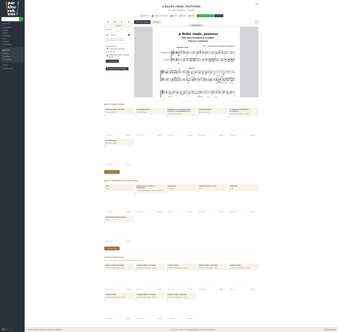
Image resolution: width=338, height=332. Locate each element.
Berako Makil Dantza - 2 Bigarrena (146, 187)
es (7, 329)
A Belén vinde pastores (114, 265)
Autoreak (5, 33)
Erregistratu (6, 56)
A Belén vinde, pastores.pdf (117, 48)
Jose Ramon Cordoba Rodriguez (161, 15)
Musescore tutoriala (8, 68)
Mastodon (211, 329)
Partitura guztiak (7, 27)
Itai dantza (172, 186)
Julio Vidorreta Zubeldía (110, 112)
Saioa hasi (6, 53)
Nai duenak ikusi (142, 109)
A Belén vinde (173, 265)
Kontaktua (58, 329)
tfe (168, 188)
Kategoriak (5, 30)
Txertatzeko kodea (113, 61)
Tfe (176, 329)
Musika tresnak (7, 35)
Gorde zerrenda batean (206, 15)
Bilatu (21, 19)
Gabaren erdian (205, 109)
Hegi (107, 186)
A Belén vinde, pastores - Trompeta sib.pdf (119, 55)
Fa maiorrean (218, 15)
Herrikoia (174, 15)
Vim (46, 329)
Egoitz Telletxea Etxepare (111, 143)
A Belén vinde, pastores (142, 22)
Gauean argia (110, 140)
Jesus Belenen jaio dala (115, 109)
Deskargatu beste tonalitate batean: (116, 68)
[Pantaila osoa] (256, 22)
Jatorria (5, 38)
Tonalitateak (6, 41)
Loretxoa (233, 186)
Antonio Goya (160, 190)
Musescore (51, 329)
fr (11, 329)
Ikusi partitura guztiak (111, 172)
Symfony (41, 329)
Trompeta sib (156, 22)
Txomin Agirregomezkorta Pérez (143, 190)
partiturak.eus (12, 8)
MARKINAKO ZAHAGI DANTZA (115, 217)
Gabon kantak (145, 15)
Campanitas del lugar (207, 186)
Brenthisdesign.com (193, 329)
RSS (326, 329)
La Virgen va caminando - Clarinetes (240, 110)
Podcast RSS (332, 329)
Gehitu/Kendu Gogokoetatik (256, 3)
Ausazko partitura (7, 44)
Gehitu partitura (7, 59)
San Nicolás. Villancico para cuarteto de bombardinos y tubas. (179, 110)
